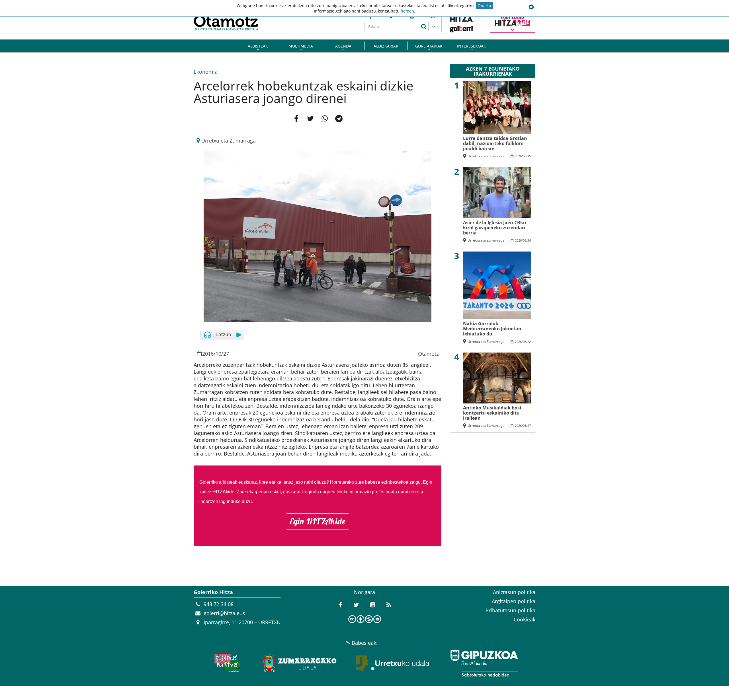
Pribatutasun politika (510, 610)
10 (218, 353)
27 (226, 353)
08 (524, 156)
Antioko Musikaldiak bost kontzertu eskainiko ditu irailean (492, 413)
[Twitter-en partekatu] (310, 118)
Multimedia (300, 46)
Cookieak (524, 619)
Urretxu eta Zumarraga (228, 140)
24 (529, 240)
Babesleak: (365, 642)
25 (529, 156)
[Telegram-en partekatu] (339, 118)
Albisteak (258, 46)
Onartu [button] (484, 5)
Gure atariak (429, 46)
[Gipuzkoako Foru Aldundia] (484, 663)
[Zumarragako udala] (300, 663)
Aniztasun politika (514, 592)
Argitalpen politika (513, 601)
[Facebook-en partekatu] (296, 118)
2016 (208, 353)
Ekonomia (206, 71)
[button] (531, 7)
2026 (518, 156)
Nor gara (364, 592)
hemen (407, 11)
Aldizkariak (386, 46)
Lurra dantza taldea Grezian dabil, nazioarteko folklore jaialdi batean (495, 143)
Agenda (343, 46)
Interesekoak (471, 46)
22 (529, 341)
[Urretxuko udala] (393, 663)
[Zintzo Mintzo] (227, 663)
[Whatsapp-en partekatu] (324, 118)
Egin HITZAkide (317, 521)
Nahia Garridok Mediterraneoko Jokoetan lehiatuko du (492, 328)
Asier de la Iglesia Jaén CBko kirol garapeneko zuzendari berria (494, 227)
